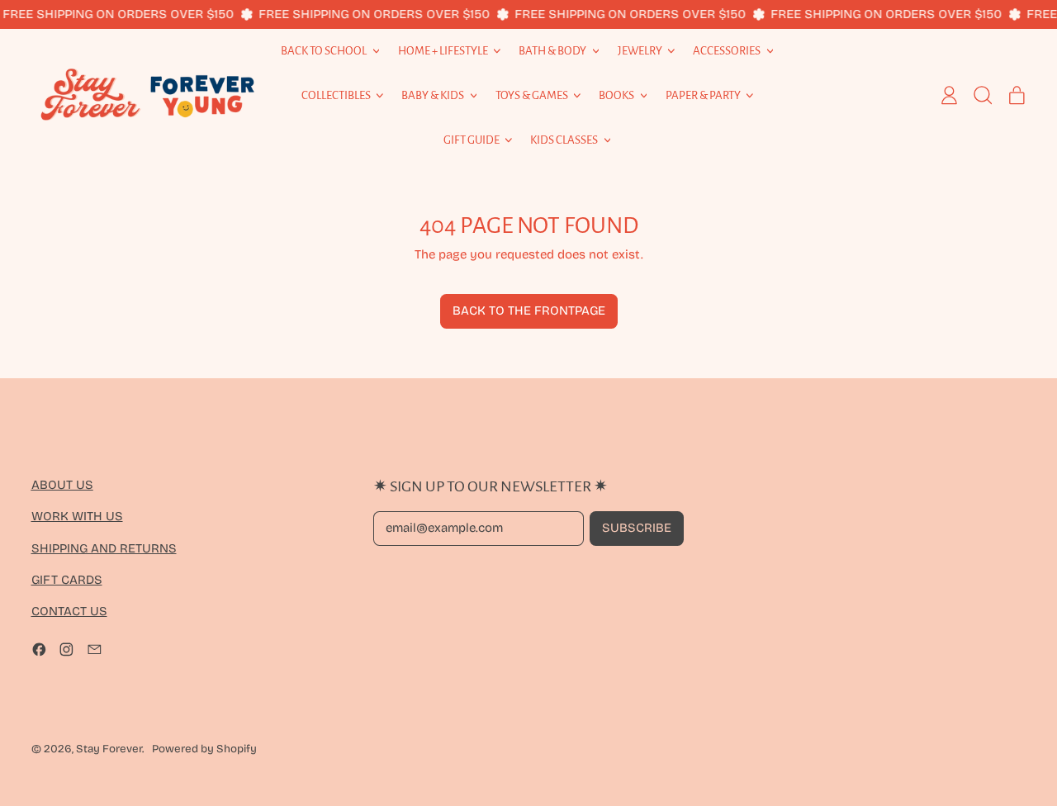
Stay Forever (109, 749)
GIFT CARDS (66, 579)
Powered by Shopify (204, 749)
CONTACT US (69, 611)
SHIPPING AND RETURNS (104, 548)
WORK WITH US (77, 516)
